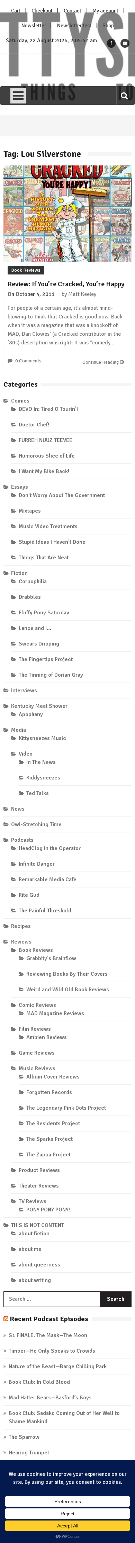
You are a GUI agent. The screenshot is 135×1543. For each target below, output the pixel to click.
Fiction (19, 573)
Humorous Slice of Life (47, 455)
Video (26, 753)
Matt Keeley (82, 294)
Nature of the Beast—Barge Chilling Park (58, 1366)
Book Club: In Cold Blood (39, 1382)
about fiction (34, 1233)
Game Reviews (37, 1052)
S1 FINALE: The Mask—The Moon (48, 1335)
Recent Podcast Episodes (49, 1319)
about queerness (39, 1264)
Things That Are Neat (44, 557)
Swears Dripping (39, 643)
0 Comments (28, 361)
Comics (20, 400)
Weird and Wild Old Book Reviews (67, 989)
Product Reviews (39, 1170)
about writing (35, 1280)
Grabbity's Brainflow (51, 958)
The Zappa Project (48, 1154)
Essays (19, 487)
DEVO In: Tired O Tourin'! (48, 409)
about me (30, 1249)
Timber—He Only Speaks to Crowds (52, 1350)
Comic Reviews (37, 1005)
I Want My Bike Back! (44, 471)
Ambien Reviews (46, 1037)
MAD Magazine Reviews (55, 1013)
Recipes (21, 926)
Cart (15, 11)
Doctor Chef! (34, 424)
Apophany (31, 714)
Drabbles (30, 597)
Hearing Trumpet (29, 1452)
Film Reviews (35, 1029)
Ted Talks (37, 793)
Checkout (42, 11)
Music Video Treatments (48, 526)
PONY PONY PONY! (48, 1209)
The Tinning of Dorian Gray (51, 674)
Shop (108, 25)
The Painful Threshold (45, 910)
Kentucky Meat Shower (39, 706)
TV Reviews (32, 1201)
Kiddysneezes (43, 777)
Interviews (24, 690)
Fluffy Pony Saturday (44, 612)
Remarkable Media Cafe (47, 879)
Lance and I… (35, 628)
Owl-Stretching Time (36, 824)
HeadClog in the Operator (50, 848)
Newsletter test (74, 25)
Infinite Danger (37, 863)
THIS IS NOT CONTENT (37, 1225)
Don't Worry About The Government (62, 495)
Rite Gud (29, 895)
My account (105, 11)
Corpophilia (33, 581)
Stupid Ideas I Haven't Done (52, 542)
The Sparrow (24, 1437)
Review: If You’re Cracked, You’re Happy (66, 284)
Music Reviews (37, 1068)
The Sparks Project (49, 1139)
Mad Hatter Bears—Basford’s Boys (50, 1397)
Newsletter (33, 25)
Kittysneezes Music (42, 738)
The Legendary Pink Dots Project (66, 1107)
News (18, 808)
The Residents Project (53, 1123)
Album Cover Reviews (53, 1076)
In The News (41, 762)
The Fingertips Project (46, 659)
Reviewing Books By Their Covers (67, 974)
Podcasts (22, 840)
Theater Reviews (39, 1185)
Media (18, 730)
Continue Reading (101, 362)
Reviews (21, 941)
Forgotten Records (49, 1092)
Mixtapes (30, 510)
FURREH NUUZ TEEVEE (45, 440)
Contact (72, 11)
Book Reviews (25, 270)
